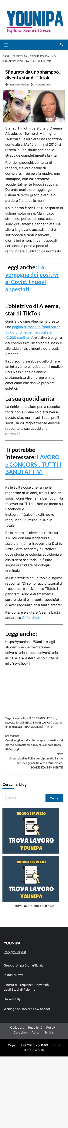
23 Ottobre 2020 (43, 84)
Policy (50, 1027)
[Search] (61, 44)
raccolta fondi (13, 722)
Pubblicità (35, 1027)
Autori (36, 1032)
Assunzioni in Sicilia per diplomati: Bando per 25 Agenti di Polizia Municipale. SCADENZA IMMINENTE (36, 760)
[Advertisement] (34, 1092)
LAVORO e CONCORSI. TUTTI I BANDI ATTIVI (33, 464)
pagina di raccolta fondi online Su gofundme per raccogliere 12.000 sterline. (32, 332)
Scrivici (49, 1032)
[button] (10, 45)
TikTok (49, 726)
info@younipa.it (15, 952)
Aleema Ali (19, 718)
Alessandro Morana (19, 84)
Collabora (17, 1027)
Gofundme (30, 618)
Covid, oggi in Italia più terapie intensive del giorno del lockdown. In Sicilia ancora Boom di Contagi (34, 742)
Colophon (21, 1032)
